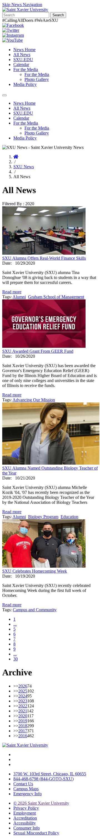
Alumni (19, 296)
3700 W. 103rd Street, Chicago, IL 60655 (49, 773)
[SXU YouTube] (12, 40)
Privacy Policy (26, 808)
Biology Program (43, 516)
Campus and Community (35, 609)
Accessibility (24, 823)
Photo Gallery (36, 79)
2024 (22, 696)
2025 (22, 691)
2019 (22, 720)
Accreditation (25, 818)
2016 (22, 735)
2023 (22, 701)
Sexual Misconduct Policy (36, 833)
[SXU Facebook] (13, 25)
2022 (22, 706)
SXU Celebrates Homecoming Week (34, 571)
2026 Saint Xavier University (41, 803)
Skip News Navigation (22, 4)
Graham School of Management (56, 296)
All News (21, 54)
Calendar (21, 64)
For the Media (25, 69)
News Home (24, 49)
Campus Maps (26, 788)
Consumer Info (26, 828)
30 (15, 659)
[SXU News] (25, 9)
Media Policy (25, 84)
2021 (22, 711)
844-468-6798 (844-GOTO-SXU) (43, 778)
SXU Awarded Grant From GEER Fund (37, 351)
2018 (22, 725)
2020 (22, 715)
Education (69, 516)
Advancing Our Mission (33, 399)
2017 (22, 730)
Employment (24, 813)
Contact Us (23, 783)
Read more (11, 291)
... (15, 624)
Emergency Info (27, 793)
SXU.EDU (23, 59)
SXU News (23, 166)
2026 (22, 686)
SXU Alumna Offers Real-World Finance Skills (44, 258)
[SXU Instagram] (13, 35)
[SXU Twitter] (10, 30)
